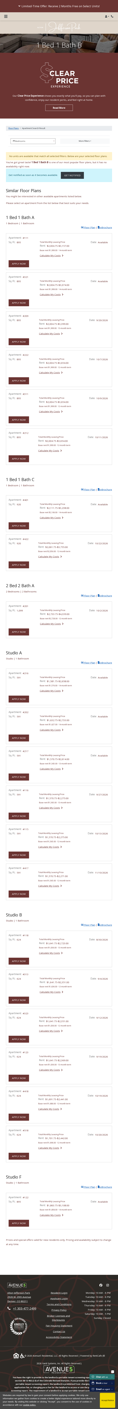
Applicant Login (59, 1298)
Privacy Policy (59, 1309)
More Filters (84, 141)
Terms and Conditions (59, 1304)
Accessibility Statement (59, 1337)
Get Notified (74, 175)
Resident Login (59, 1292)
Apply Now (20, 263)
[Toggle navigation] (5, 16)
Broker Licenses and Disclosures (58, 1317)
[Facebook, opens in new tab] (101, 1285)
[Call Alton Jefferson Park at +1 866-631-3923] (112, 16)
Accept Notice (107, 1400)
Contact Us (59, 1331)
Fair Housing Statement (59, 1325)
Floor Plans (13, 128)
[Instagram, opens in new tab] (107, 1285)
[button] (59, 6)
